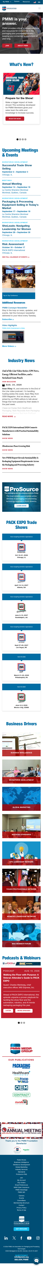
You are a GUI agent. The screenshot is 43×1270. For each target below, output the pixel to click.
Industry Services (21, 1169)
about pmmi (23, 46)
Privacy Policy (21, 1208)
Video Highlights (9, 326)
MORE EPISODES (23, 1013)
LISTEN (8, 1013)
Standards (21, 1172)
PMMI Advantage (21, 1190)
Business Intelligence (21, 1162)
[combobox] (37, 2)
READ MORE (7, 417)
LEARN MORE (21, 506)
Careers (16, 1)
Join (21, 1178)
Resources (26, 2)
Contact (21, 1205)
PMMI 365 (21, 1192)
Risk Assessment (13, 244)
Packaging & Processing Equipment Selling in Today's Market (20, 205)
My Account (21, 1180)
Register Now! (15, 119)
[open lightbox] (18, 279)
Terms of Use (21, 1210)
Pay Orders (21, 1183)
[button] (6, 1)
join (7, 46)
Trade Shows (21, 1160)
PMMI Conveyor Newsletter (14, 308)
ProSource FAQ (21, 1174)
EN (39, 2)
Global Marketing (21, 1167)
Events (21, 1198)
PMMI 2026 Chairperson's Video (13, 328)
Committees (21, 1200)
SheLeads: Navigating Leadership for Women (16, 228)
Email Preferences (21, 1185)
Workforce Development (21, 1165)
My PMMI (6, 2)
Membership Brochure (21, 1203)
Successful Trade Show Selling (17, 167)
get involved (21, 1229)
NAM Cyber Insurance (21, 1187)
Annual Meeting (12, 184)
